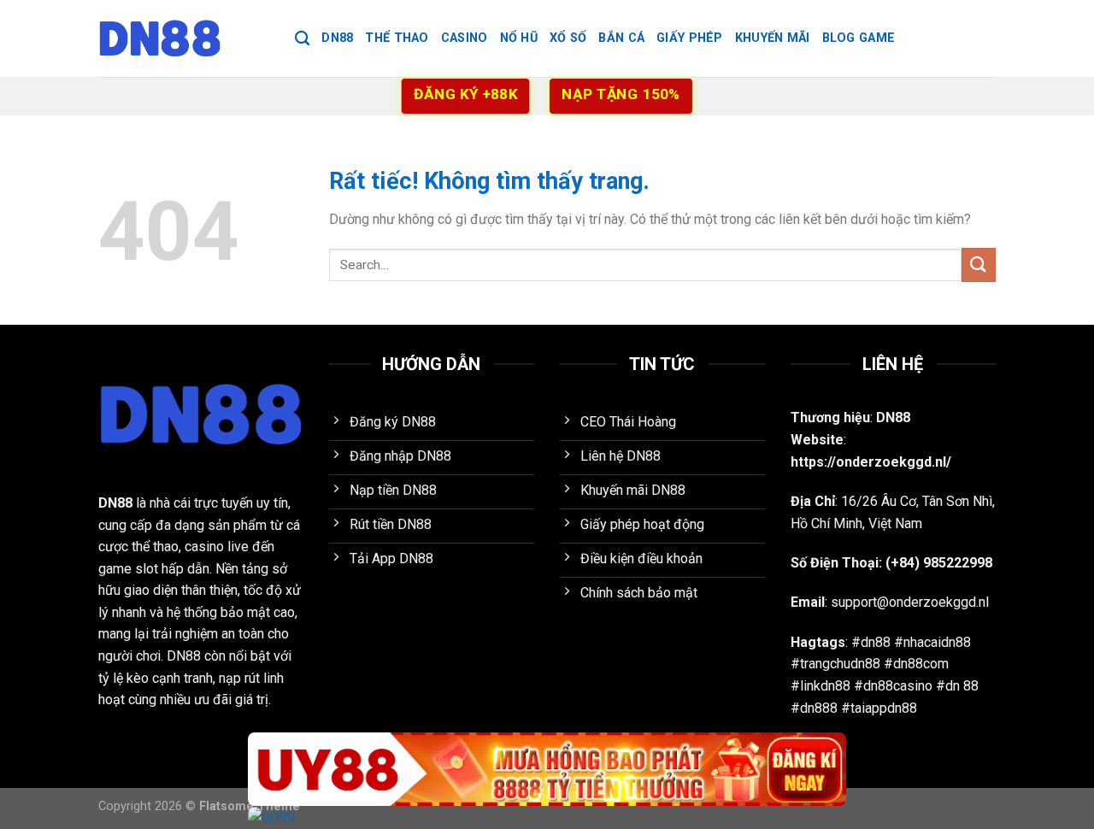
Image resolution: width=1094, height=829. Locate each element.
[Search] (302, 38)
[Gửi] (979, 264)
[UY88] (547, 769)
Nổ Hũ (519, 38)
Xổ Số (568, 38)
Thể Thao (396, 38)
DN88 (337, 38)
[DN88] (183, 38)
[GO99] (547, 817)
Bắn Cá (621, 38)
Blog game (859, 38)
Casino (464, 38)
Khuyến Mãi (772, 38)
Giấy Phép (689, 38)
